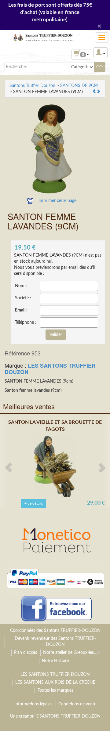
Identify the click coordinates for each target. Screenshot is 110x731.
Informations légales (33, 704)
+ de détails (33, 503)
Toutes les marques (55, 690)
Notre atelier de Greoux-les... (70, 652)
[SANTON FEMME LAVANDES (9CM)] (51, 150)
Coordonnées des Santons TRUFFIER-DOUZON (55, 630)
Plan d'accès (25, 652)
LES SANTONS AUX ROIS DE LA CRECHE (55, 682)
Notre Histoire (55, 661)
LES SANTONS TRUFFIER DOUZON (50, 369)
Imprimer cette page (57, 201)
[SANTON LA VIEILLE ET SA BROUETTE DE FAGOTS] (55, 466)
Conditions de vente (77, 704)
